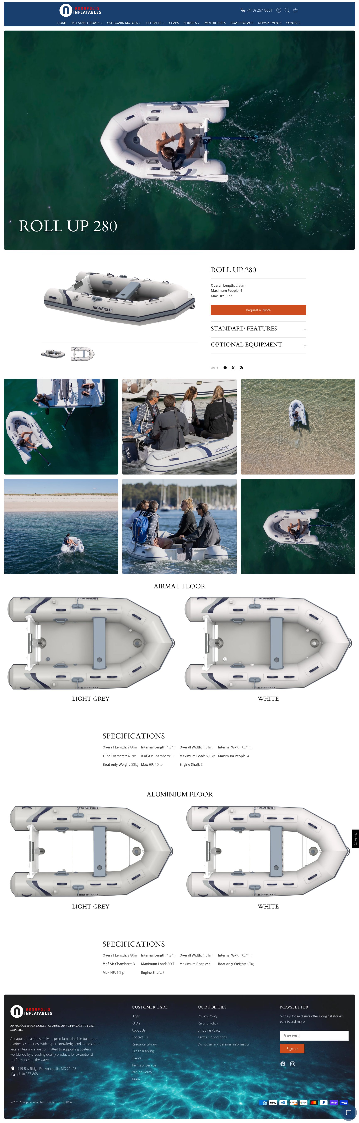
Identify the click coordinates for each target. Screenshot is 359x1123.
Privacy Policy (207, 1016)
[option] (119, 298)
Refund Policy (142, 1072)
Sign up (292, 1048)
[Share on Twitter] (233, 367)
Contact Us (140, 1037)
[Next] (191, 293)
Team (136, 1079)
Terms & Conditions (212, 1037)
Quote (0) (356, 839)
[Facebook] (283, 1063)
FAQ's (136, 1023)
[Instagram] (293, 1063)
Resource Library (144, 1044)
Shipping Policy (209, 1030)
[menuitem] (62, 22)
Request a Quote (258, 310)
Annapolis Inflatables (32, 1102)
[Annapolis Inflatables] (80, 10)
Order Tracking (143, 1051)
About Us (138, 1030)
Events (136, 1058)
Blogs (136, 1016)
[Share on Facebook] (225, 367)
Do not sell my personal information (224, 1044)
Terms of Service (144, 1065)
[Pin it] (241, 367)
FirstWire (67, 1102)
